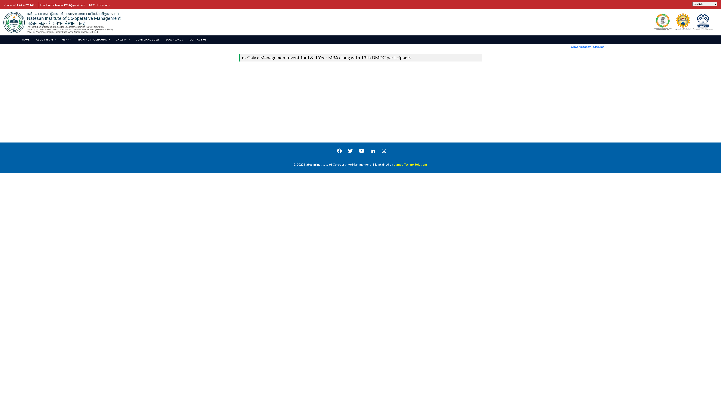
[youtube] (361, 150)
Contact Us (198, 39)
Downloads (174, 39)
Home (26, 39)
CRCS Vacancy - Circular (576, 46)
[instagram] (384, 150)
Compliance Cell (148, 39)
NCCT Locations (99, 5)
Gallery (121, 39)
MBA (65, 39)
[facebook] (339, 150)
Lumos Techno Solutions (411, 164)
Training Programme (91, 39)
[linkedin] (372, 150)
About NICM (44, 39)
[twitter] (350, 150)
